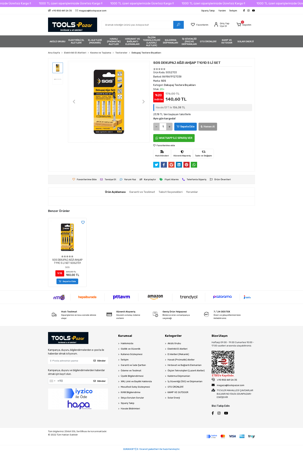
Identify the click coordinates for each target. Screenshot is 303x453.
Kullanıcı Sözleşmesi (131, 354)
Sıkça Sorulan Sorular (132, 397)
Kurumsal (125, 335)
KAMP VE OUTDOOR (178, 392)
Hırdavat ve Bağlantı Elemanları (184, 365)
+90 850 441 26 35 (226, 379)
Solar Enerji (174, 397)
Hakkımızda (127, 343)
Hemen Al (209, 126)
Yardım (222, 10)
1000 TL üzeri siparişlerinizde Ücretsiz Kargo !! (70, 3)
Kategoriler (173, 335)
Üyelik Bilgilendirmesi (132, 376)
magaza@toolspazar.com (230, 385)
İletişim (233, 10)
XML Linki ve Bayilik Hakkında (136, 381)
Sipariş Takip (208, 10)
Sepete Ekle (187, 126)
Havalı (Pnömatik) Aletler (181, 359)
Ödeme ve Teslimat (131, 370)
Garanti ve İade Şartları (133, 365)
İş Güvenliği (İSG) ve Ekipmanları (185, 381)
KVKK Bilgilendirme (130, 392)
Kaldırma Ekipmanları (179, 376)
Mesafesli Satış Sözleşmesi (135, 387)
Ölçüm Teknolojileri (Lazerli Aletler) (186, 370)
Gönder (101, 360)
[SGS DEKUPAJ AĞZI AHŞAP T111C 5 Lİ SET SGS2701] (67, 237)
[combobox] (52, 381)
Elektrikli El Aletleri (177, 348)
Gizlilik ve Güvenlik (130, 348)
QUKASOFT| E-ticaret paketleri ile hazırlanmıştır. (151, 449)
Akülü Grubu (174, 343)
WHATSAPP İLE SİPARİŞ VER (175, 138)
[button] (244, 24)
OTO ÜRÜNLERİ (175, 387)
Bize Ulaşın (220, 335)
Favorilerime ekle (165, 145)
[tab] (115, 192)
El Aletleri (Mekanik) (178, 354)
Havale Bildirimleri (130, 408)
